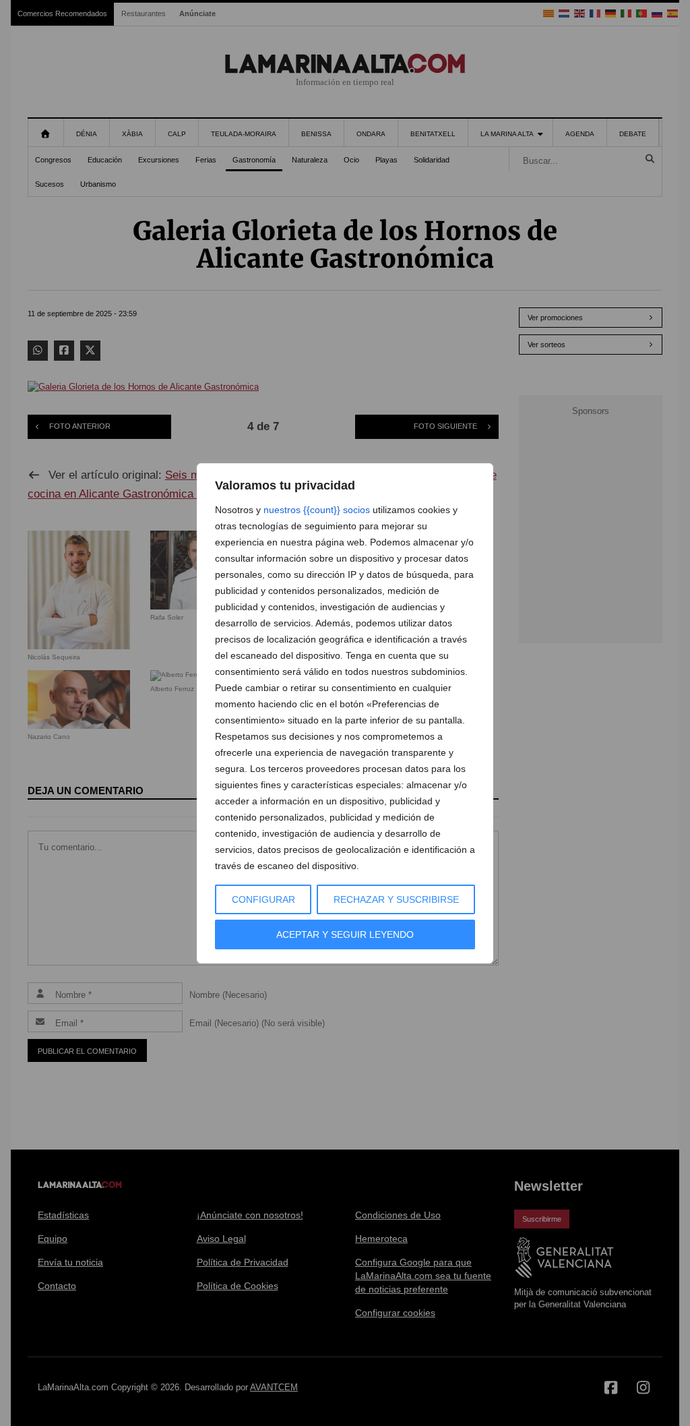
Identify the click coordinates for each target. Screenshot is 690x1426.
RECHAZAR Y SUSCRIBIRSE (396, 899)
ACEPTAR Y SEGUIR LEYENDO (345, 934)
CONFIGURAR (263, 899)
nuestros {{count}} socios (316, 509)
